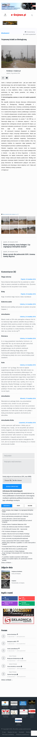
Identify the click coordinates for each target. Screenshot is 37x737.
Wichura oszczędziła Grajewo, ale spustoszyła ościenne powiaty (17, 559)
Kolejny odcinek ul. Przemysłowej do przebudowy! (16, 536)
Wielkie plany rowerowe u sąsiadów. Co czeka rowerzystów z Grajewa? (19, 543)
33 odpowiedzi (11, 676)
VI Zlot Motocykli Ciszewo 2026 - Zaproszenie (14, 529)
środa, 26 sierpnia (16, 573)
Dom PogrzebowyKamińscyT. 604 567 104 (32, 706)
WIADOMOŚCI (7, 505)
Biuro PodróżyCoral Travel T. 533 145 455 (5, 707)
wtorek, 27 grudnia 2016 (28, 398)
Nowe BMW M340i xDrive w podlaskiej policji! (14, 549)
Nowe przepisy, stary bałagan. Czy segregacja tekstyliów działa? (16, 246)
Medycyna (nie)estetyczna (14, 658)
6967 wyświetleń (21, 660)
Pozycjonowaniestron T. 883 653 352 (23, 707)
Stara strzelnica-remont (14, 666)
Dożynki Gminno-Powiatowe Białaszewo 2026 (14, 524)
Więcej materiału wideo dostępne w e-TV (10, 214)
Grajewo (14, 580)
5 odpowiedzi (10, 636)
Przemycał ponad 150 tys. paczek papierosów (14, 546)
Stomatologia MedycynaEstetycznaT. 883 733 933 (24, 716)
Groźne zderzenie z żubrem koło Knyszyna (14, 518)
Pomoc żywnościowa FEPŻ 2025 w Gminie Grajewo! (15, 541)
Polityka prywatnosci (22, 734)
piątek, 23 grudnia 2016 (13, 73)
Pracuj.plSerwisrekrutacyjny (18, 724)
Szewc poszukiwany (12, 648)
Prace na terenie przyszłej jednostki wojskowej (15, 538)
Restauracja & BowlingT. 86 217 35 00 (14, 707)
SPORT (18, 505)
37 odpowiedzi (11, 668)
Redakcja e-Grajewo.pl (13, 71)
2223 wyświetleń (21, 636)
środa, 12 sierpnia (12, 656)
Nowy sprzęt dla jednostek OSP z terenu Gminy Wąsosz (19, 255)
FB (7, 598)
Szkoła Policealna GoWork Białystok (32, 715)
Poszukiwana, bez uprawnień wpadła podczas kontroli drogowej (17, 521)
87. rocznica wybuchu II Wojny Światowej (13, 551)
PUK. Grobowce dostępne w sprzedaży (12, 531)
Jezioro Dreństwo (11, 634)
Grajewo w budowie (17, 571)
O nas (4, 732)
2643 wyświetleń (21, 643)
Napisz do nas (9, 603)
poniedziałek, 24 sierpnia (18, 583)
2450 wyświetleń (21, 650)
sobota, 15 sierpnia (13, 664)
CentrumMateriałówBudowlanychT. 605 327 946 (6, 716)
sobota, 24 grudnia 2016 (28, 304)
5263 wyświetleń (21, 676)
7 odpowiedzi (10, 643)
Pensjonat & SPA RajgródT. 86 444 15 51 (14, 716)
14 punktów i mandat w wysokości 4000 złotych (15, 557)
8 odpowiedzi (11, 650)
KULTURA (30, 505)
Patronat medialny (8, 734)
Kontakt (26, 603)
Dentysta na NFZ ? (12, 641)
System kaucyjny (11, 674)
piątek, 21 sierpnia (12, 672)
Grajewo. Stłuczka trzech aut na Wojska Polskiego (15, 534)
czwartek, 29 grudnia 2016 (27, 422)
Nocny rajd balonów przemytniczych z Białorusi (15, 516)
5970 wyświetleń (21, 668)
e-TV (23, 598)
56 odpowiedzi (11, 660)
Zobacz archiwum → (6, 562)
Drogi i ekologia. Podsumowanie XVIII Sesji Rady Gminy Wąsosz (17, 553)
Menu (5, 15)
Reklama (29, 732)
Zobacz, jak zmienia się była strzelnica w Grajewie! (16, 527)
